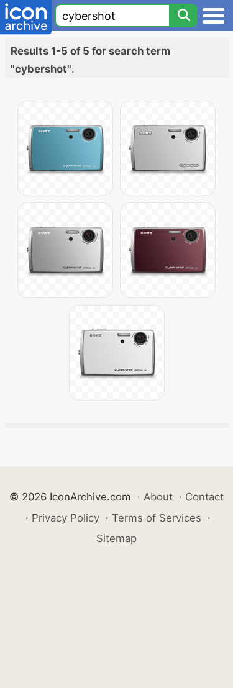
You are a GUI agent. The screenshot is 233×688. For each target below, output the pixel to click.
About (158, 497)
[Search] (183, 15)
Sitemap (116, 538)
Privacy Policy (65, 518)
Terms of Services (156, 518)
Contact (204, 497)
